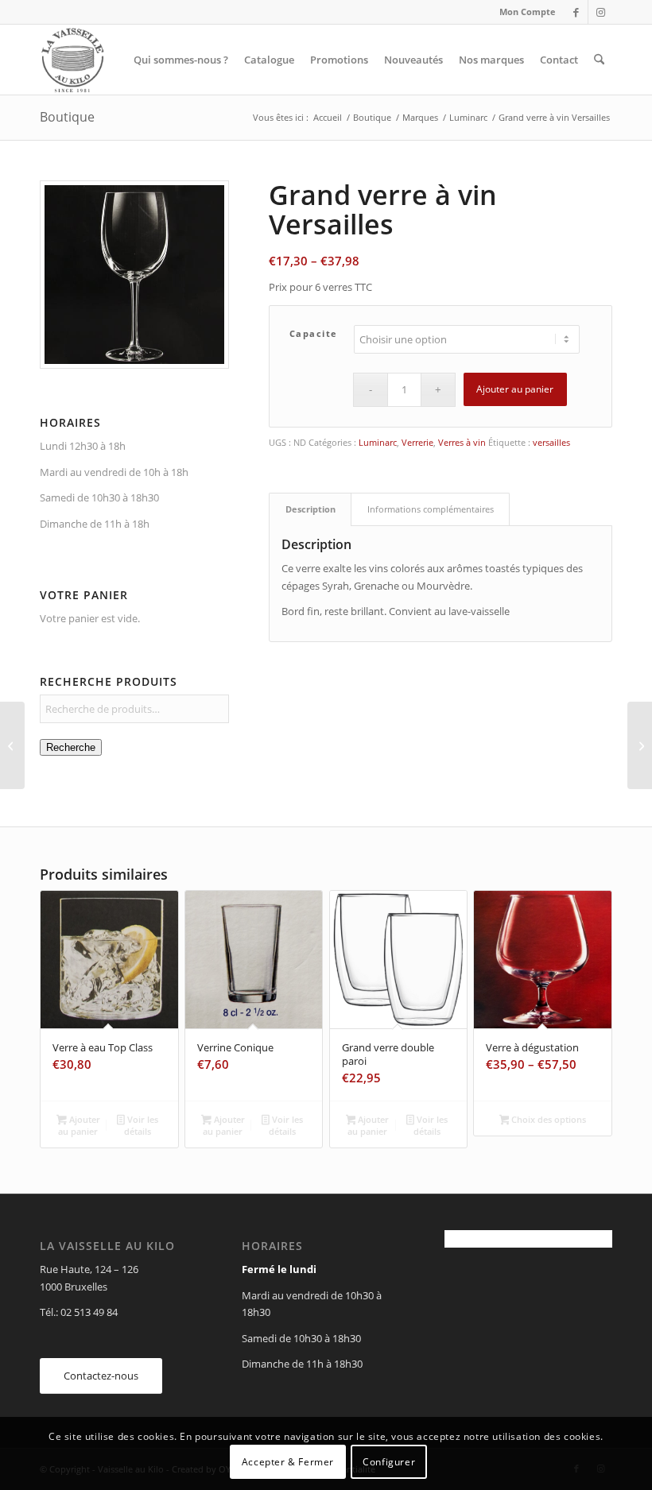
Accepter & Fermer (288, 1462)
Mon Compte (527, 11)
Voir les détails (141, 1125)
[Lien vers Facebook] (576, 12)
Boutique (67, 117)
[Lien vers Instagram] (600, 12)
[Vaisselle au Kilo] (72, 60)
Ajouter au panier (514, 389)
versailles (551, 442)
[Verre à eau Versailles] (639, 745)
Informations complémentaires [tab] (430, 509)
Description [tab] (310, 509)
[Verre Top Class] (12, 745)
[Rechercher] (599, 60)
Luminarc (378, 442)
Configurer (389, 1462)
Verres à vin (462, 442)
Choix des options (547, 1119)
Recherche (70, 747)
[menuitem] (523, 12)
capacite (313, 333)
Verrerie (417, 442)
